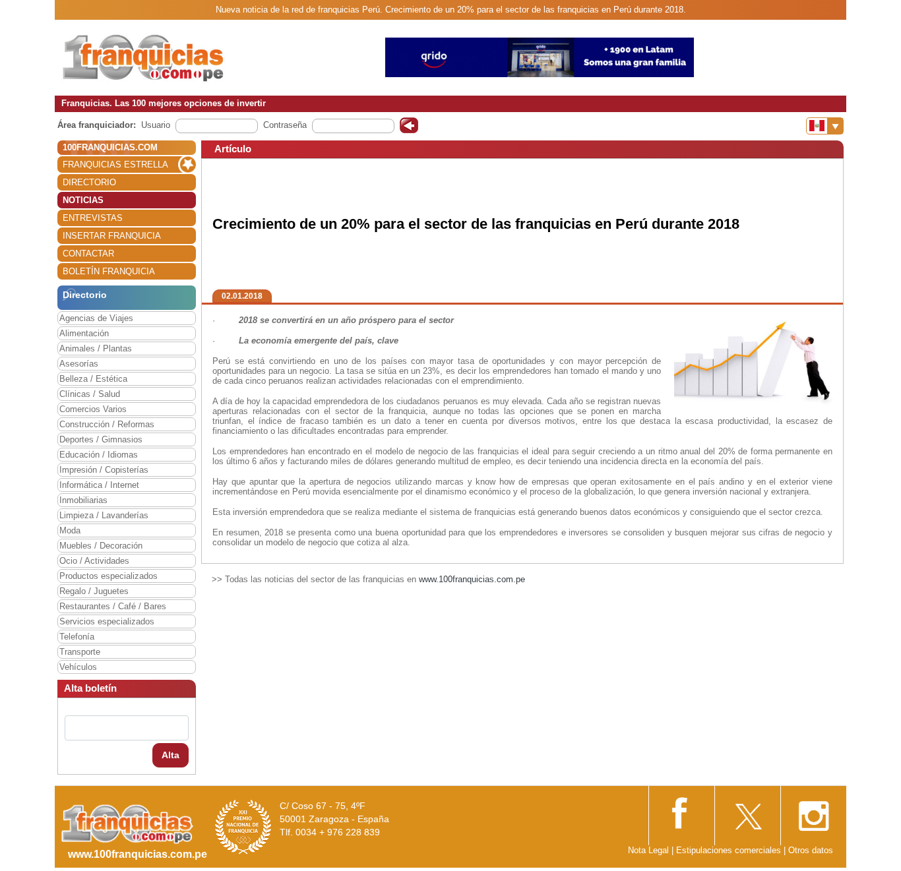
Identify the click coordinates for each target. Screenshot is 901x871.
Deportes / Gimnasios (100, 439)
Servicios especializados (106, 621)
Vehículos (78, 667)
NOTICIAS (83, 200)
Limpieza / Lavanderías (103, 515)
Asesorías (78, 364)
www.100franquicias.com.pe (472, 579)
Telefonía (76, 637)
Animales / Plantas (95, 348)
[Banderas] (825, 126)
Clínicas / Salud (89, 394)
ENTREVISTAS (93, 218)
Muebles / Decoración (100, 546)
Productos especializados (108, 576)
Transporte (79, 652)
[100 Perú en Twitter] (747, 812)
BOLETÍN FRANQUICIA (109, 271)
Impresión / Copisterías (103, 470)
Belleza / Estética (93, 379)
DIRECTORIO (89, 182)
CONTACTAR (88, 253)
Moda (69, 530)
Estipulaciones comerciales (730, 850)
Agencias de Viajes (96, 318)
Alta (170, 755)
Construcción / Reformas (106, 424)
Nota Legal (648, 850)
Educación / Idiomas (98, 455)
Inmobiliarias (83, 500)
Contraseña (285, 125)
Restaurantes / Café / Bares (112, 606)
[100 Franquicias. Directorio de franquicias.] (144, 57)
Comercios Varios (93, 409)
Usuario (155, 125)
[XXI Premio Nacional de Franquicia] (243, 826)
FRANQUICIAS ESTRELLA (115, 164)
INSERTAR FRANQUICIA (112, 236)
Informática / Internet (99, 485)
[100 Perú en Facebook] (681, 811)
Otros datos (810, 850)
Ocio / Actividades (94, 561)
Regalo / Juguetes (94, 591)
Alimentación (84, 333)
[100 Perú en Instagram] (813, 812)
